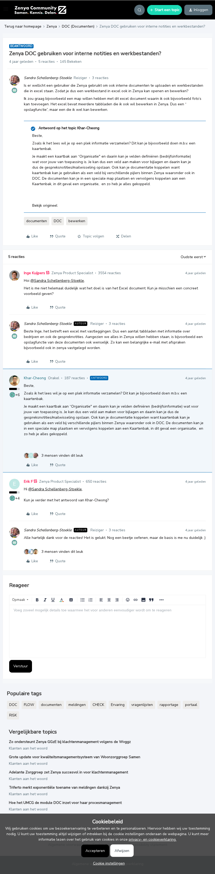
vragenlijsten (142, 704)
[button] (6, 10)
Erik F (28, 481)
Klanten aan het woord (28, 748)
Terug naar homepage (22, 26)
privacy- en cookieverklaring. (152, 839)
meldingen (77, 704)
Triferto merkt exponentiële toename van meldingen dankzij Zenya (64, 787)
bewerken (76, 220)
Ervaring (118, 704)
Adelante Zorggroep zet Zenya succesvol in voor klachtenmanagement (68, 772)
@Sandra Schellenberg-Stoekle (57, 280)
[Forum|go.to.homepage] (40, 10)
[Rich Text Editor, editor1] (107, 631)
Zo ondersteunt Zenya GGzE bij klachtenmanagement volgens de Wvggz (70, 741)
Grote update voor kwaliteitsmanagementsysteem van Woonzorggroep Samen (74, 757)
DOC (58, 220)
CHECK (98, 704)
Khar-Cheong (35, 378)
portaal (191, 704)
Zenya (51, 26)
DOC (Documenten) (78, 26)
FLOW (29, 704)
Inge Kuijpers (34, 272)
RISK (13, 715)
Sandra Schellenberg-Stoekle (48, 77)
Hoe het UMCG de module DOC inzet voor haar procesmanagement (65, 802)
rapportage (169, 704)
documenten (36, 220)
